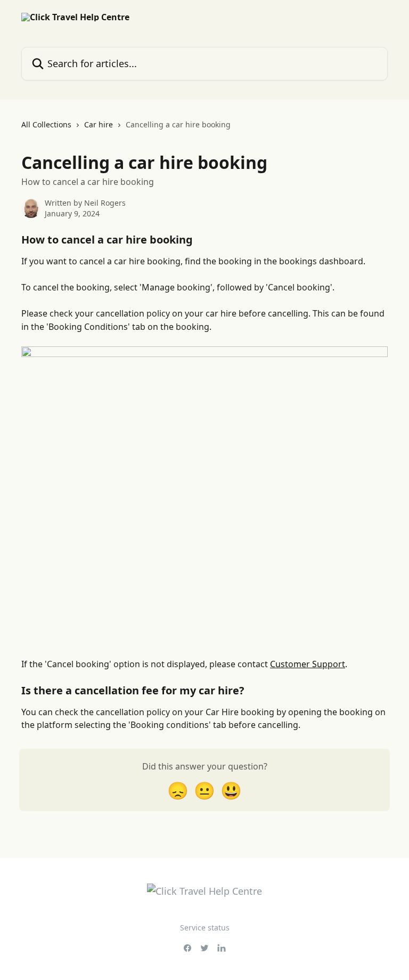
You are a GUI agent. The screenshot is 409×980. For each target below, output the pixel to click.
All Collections (46, 124)
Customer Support (307, 664)
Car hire (98, 124)
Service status (205, 927)
